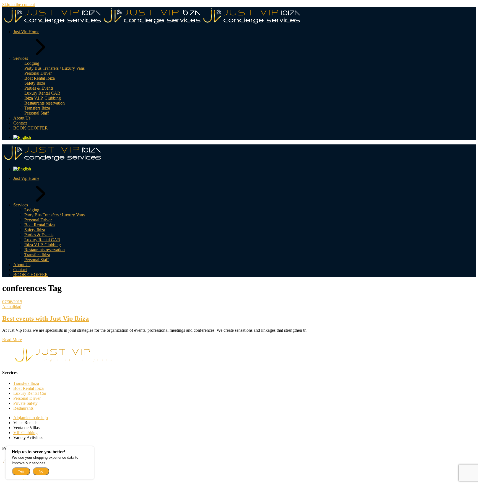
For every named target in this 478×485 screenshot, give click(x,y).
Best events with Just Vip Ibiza (45, 318)
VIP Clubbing (25, 432)
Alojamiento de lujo (30, 417)
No (41, 471)
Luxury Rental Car (29, 393)
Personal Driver (27, 398)
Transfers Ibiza (26, 383)
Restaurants (23, 408)
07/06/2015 (12, 301)
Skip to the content (18, 4)
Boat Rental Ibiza (28, 388)
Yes (21, 471)
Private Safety (25, 403)
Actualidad (11, 306)
